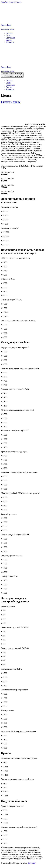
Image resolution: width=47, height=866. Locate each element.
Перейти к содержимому (11, 2)
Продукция (10, 38)
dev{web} (32, 863)
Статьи (9, 40)
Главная (9, 33)
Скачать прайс (10, 101)
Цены (8, 35)
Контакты (10, 42)
